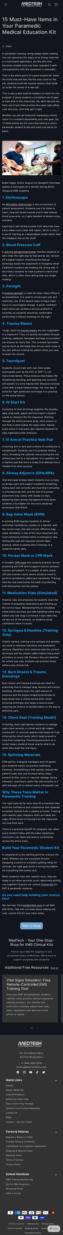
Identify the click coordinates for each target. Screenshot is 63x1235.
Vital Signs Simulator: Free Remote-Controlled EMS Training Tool (29, 984)
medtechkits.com (32, 905)
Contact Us (11, 1112)
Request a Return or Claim (19, 1137)
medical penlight (13, 293)
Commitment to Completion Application (26, 1146)
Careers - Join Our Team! (19, 1122)
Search (9, 1085)
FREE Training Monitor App (19, 1179)
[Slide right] (38, 1028)
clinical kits (47, 884)
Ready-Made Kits (15, 1090)
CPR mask (20, 562)
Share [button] (9, 46)
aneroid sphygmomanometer (20, 251)
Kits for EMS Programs (17, 1184)
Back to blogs (31, 925)
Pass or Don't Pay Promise (19, 1103)
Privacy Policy (13, 1164)
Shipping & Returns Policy (19, 1151)
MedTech (20, 1224)
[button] (6, 4)
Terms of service (15, 1228)
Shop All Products (15, 1094)
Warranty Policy (14, 1155)
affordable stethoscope (19, 204)
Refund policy (33, 1224)
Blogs (9, 1117)
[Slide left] (25, 1028)
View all (54, 968)
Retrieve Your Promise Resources (23, 1108)
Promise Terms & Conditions (20, 1141)
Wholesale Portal (14, 1188)
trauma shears (29, 330)
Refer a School (13, 1193)
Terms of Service (14, 1160)
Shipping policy (31, 1228)
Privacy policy (48, 1224)
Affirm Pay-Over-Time (17, 1099)
